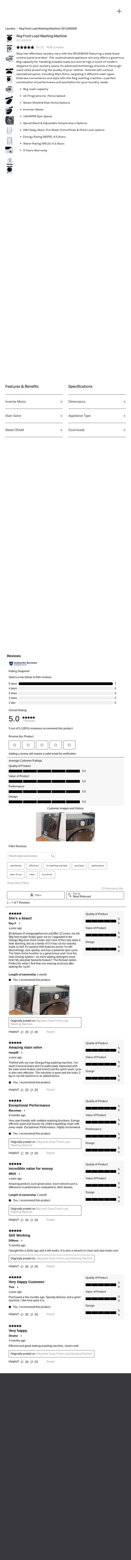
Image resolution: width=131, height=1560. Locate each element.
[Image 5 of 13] (9, 79)
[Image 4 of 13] (9, 69)
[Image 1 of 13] (9, 38)
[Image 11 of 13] (9, 141)
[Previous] (11, 169)
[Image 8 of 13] (9, 110)
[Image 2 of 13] (9, 48)
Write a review (55, 47)
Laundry (10, 28)
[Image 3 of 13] (9, 59)
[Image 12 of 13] (9, 151)
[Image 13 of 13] (9, 161)
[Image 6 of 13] (9, 89)
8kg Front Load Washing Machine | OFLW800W (48, 28)
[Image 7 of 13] (9, 100)
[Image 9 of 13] (9, 120)
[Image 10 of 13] (9, 130)
